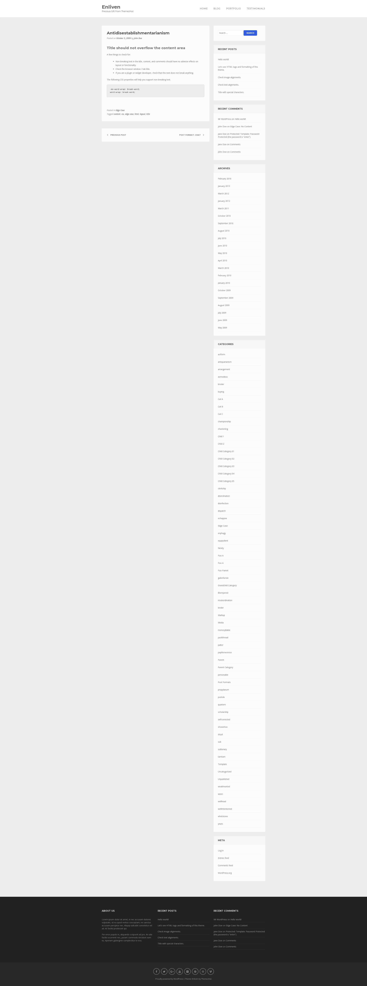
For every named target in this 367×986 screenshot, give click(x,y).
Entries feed (223, 858)
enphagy (222, 533)
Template (222, 764)
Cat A (220, 399)
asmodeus (223, 376)
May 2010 (222, 253)
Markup (221, 615)
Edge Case (120, 110)
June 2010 (222, 245)
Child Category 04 (226, 473)
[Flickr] (187, 971)
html (137, 114)
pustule (221, 697)
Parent (221, 659)
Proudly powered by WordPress (169, 979)
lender (221, 607)
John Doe (138, 38)
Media (221, 622)
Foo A (220, 555)
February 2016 (224, 178)
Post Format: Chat (190, 135)
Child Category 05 (226, 481)
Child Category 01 (226, 451)
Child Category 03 (226, 466)
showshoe (223, 727)
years (220, 823)
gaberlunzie (223, 578)
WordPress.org (225, 873)
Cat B (220, 406)
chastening (223, 429)
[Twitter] (164, 971)
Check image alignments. (229, 77)
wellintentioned (225, 808)
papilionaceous (225, 652)
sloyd (220, 734)
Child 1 (221, 436)
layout (142, 114)
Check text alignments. (228, 84)
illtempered (223, 592)
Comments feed (225, 865)
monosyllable (224, 630)
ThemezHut (206, 979)
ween (220, 794)
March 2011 (223, 208)
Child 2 (221, 443)
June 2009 (222, 320)
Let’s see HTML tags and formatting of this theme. (238, 68)
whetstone (223, 816)
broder (221, 384)
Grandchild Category (227, 585)
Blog (216, 8)
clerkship (222, 488)
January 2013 (224, 186)
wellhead (222, 801)
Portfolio (233, 8)
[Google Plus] (172, 971)
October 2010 (224, 215)
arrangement (224, 369)
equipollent (223, 540)
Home (204, 8)
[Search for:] (230, 33)
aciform (221, 354)
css (122, 114)
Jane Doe (222, 134)
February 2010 (224, 275)
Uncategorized (224, 771)
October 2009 (224, 290)
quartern (222, 704)
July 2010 (222, 238)
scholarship (223, 712)
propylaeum (223, 689)
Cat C (220, 414)
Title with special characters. (231, 92)
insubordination (225, 600)
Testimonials (256, 8)
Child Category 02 (226, 458)
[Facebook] (156, 971)
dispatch (222, 510)
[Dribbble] (203, 971)
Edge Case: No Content (241, 126)
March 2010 (223, 268)
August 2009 (224, 305)
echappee (222, 518)
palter (220, 645)
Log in (221, 850)
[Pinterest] (195, 971)
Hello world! (223, 59)
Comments (235, 144)
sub (219, 741)
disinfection (223, 503)
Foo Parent (223, 570)
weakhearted (224, 786)
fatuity (221, 548)
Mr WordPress (224, 119)
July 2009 (222, 312)
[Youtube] (179, 971)
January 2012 (224, 201)
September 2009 (225, 297)
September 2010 (225, 223)
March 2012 (223, 193)
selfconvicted (224, 719)
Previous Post (118, 135)
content (117, 114)
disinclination (224, 496)
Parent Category (225, 667)
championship (224, 421)
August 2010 (224, 230)
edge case (129, 114)
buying (221, 391)
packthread (223, 637)
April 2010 (222, 260)
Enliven (111, 7)
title (148, 114)
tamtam (221, 756)
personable (223, 674)
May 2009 (222, 327)
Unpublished (223, 779)
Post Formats (224, 682)
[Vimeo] (210, 971)
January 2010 (224, 283)
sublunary (222, 749)
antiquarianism (225, 361)
